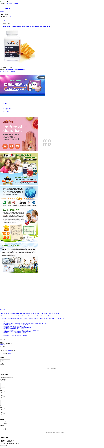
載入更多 (2, 357)
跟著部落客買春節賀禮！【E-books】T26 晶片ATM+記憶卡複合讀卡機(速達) (17, 324)
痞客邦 (9, 350)
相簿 (3, 19)
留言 (11, 350)
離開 (6, 445)
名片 (3, 21)
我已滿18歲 (2, 445)
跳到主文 (2, 11)
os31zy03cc (2, 344)
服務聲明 (62, 432)
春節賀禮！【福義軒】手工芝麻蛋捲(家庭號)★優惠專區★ (14, 328)
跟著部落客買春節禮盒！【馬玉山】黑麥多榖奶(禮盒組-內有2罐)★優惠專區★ (17, 327)
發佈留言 (2, 364)
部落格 (4, 20)
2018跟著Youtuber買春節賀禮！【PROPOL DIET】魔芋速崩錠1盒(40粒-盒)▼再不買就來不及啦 (21, 330)
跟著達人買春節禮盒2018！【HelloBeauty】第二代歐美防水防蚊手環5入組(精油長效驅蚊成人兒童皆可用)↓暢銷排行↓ (25, 323)
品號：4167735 (5, 103)
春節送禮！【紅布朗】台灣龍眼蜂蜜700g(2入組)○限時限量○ (14, 326)
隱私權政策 (58, 432)
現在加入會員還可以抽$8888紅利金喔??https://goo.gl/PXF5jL (12, 71)
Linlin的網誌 (5, 8)
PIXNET (44, 432)
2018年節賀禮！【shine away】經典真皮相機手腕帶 (12, 334)
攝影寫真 (9, 353)
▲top (1, 355)
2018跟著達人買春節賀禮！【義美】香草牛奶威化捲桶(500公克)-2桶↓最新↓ (17, 331)
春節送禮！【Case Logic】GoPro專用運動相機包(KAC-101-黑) (14, 332)
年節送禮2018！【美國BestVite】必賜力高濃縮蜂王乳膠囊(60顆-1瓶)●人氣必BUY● (26, 26)
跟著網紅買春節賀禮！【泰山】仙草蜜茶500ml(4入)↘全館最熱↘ (15, 335)
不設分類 (9, 16)
